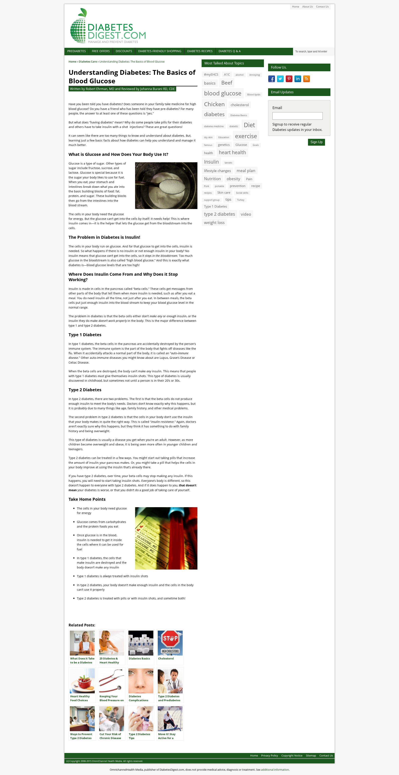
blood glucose (222, 93)
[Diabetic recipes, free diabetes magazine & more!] (108, 43)
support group (212, 199)
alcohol (240, 74)
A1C (227, 74)
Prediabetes (76, 51)
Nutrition (212, 178)
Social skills (242, 192)
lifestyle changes (217, 170)
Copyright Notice (291, 755)
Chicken (214, 104)
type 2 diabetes (219, 214)
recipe (255, 186)
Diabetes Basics (238, 115)
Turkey (240, 199)
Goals (256, 145)
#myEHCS (211, 74)
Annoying (254, 74)
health (208, 153)
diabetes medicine (214, 126)
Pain (249, 179)
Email (277, 107)
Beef (226, 82)
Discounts (124, 51)
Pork (206, 186)
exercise (246, 136)
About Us (307, 6)
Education (223, 137)
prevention (237, 186)
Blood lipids (253, 94)
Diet (249, 125)
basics (210, 83)
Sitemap (311, 755)
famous (208, 145)
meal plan (246, 170)
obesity (233, 178)
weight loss (214, 222)
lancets (228, 162)
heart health (232, 152)
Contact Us (322, 6)
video (246, 214)
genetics (224, 145)
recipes (208, 192)
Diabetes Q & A (230, 51)
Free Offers (101, 51)
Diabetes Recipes (200, 51)
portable (219, 186)
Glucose (241, 145)
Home (295, 6)
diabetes (214, 114)
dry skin (208, 137)
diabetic (233, 126)
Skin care (223, 192)
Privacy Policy (269, 755)
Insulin (211, 162)
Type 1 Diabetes (215, 206)
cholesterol (240, 104)
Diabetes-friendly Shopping (159, 51)
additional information (275, 769)
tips (228, 199)
